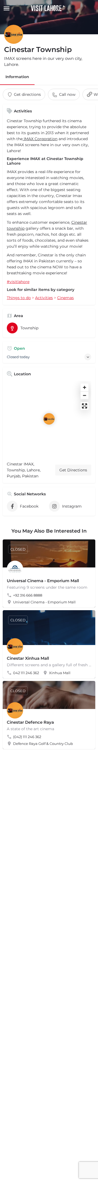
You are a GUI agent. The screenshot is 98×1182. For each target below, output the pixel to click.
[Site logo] (48, 8)
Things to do (19, 297)
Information (17, 76)
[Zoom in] (84, 387)
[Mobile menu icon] (5, 8)
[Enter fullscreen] (84, 406)
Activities (44, 297)
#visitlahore (18, 281)
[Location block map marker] (49, 419)
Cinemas (65, 297)
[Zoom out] (84, 395)
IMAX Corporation (40, 138)
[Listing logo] (13, 34)
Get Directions (73, 470)
